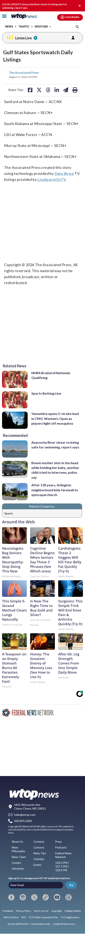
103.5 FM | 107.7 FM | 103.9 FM (62, 866)
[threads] (68, 897)
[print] (75, 90)
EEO (23, 917)
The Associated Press (24, 72)
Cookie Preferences (64, 923)
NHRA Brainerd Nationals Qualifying (50, 375)
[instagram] (23, 897)
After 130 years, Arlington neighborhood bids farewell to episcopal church (54, 490)
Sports (8, 513)
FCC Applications (70, 917)
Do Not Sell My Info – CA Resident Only (29, 923)
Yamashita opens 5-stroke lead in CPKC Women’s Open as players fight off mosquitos (55, 418)
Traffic (24, 26)
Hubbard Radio (73, 910)
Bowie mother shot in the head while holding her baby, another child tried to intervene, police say (55, 470)
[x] (34, 897)
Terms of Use (41, 910)
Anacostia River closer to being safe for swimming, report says (55, 444)
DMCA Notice (11, 917)
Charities (38, 859)
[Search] (77, 26)
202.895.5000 (23, 821)
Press (58, 841)
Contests (38, 841)
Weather (41, 26)
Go (71, 885)
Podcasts (60, 847)
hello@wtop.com (24, 814)
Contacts (38, 847)
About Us (17, 841)
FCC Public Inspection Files (43, 917)
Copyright (56, 910)
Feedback (7, 910)
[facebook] (11, 897)
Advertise (18, 868)
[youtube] (57, 897)
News (9, 26)
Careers (16, 862)
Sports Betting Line (46, 393)
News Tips (39, 853)
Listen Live (23, 38)
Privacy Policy (23, 910)
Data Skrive (64, 173)
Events (37, 864)
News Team (19, 857)
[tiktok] (45, 897)
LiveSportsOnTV (51, 179)
